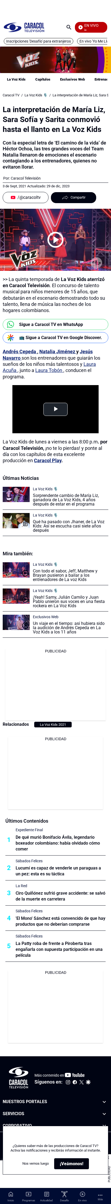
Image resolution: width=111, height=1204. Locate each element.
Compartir (78, 197)
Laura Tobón (49, 370)
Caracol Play (47, 460)
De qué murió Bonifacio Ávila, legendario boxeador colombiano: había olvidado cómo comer (58, 843)
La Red (21, 886)
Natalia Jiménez (57, 351)
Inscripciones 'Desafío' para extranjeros (38, 41)
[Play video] (55, 240)
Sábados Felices (29, 861)
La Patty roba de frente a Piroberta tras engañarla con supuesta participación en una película (59, 949)
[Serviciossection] (104, 1113)
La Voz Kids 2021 (53, 725)
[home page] (24, 27)
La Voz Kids (16, 79)
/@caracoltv (29, 197)
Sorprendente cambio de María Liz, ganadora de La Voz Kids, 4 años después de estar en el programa (66, 500)
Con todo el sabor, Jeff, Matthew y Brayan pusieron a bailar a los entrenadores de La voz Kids (65, 575)
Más (100, 1199)
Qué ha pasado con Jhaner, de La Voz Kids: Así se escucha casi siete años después (69, 526)
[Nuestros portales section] (104, 1102)
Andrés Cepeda (20, 351)
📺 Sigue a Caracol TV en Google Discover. (60, 337)
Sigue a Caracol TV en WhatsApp (51, 324)
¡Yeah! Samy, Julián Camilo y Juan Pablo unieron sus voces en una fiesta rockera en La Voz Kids (69, 601)
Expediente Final (29, 830)
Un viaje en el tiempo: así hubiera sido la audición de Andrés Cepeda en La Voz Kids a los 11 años (69, 628)
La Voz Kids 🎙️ (36, 95)
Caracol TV (11, 95)
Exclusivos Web (72, 79)
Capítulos (42, 79)
